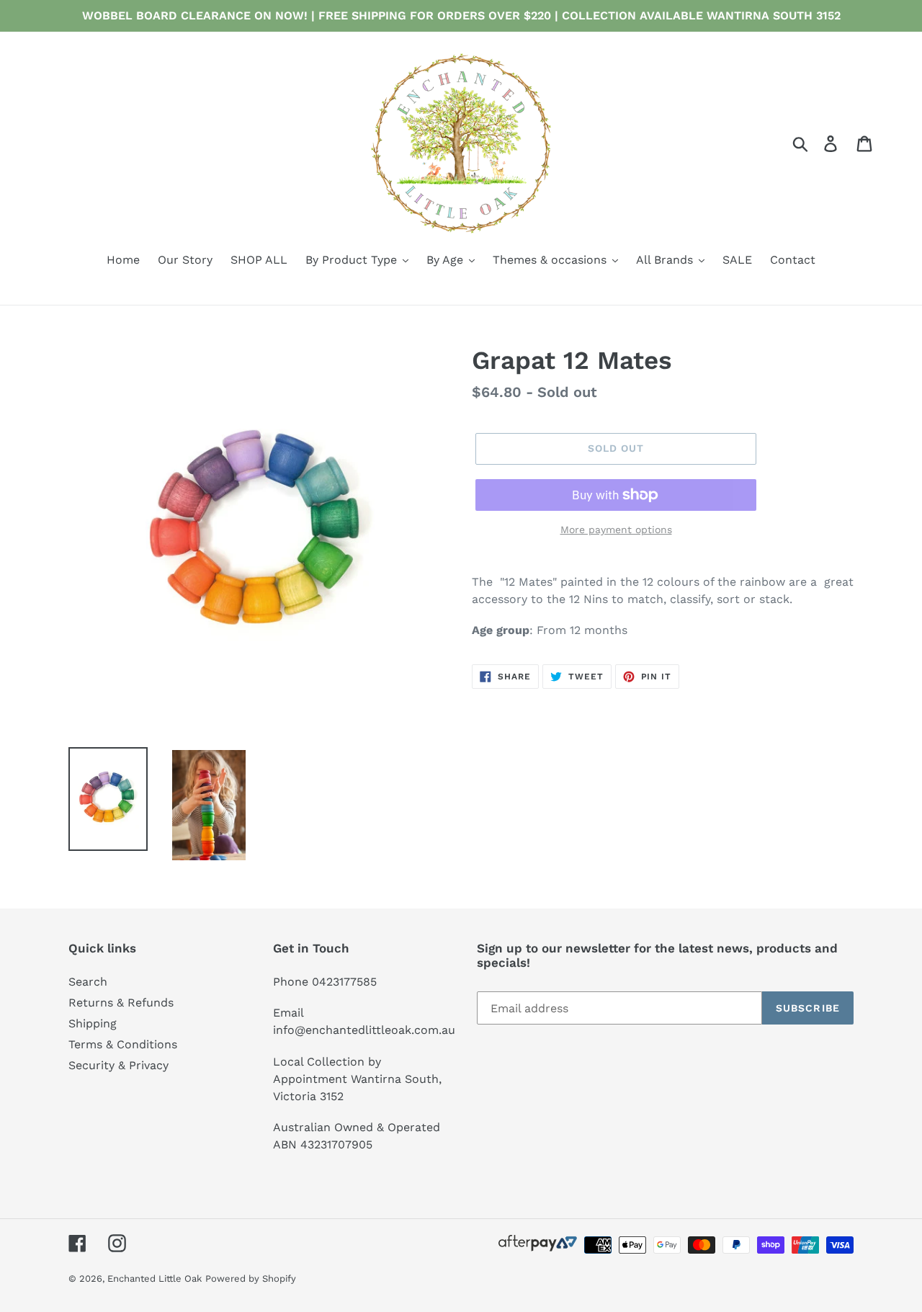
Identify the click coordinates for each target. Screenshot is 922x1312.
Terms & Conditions (122, 1044)
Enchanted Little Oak (154, 1278)
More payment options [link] (616, 529)
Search (87, 982)
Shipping (92, 1023)
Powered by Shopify (250, 1278)
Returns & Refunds (121, 1002)
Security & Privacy (118, 1065)
